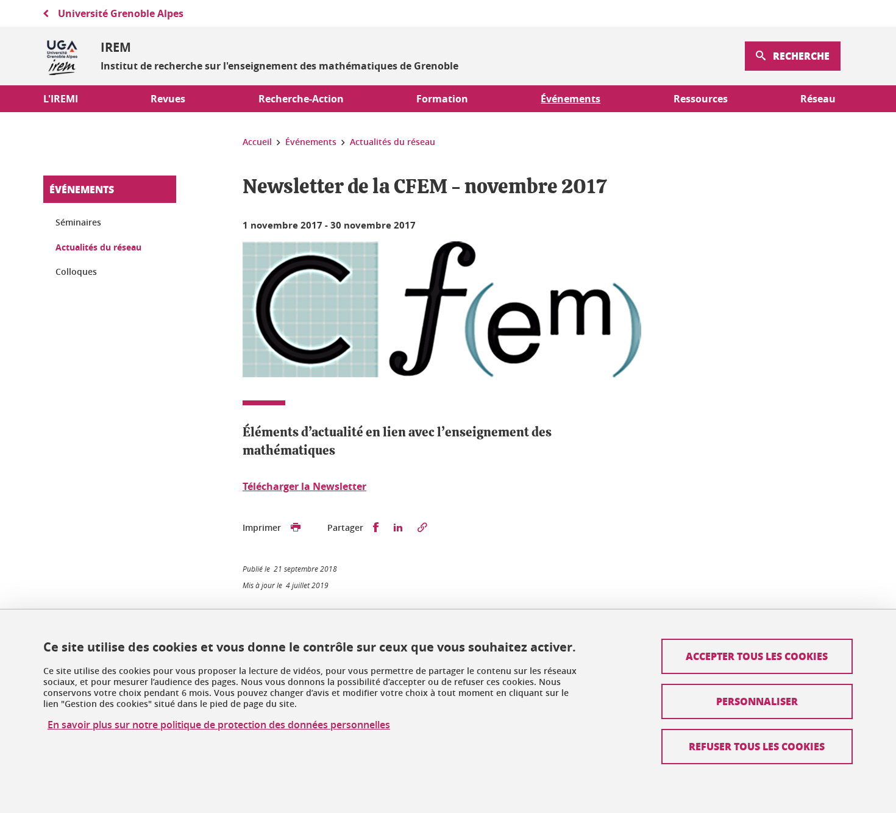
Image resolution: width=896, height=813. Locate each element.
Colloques (76, 271)
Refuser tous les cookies (757, 746)
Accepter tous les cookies (757, 656)
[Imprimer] (295, 527)
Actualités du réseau (98, 247)
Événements (81, 189)
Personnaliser (757, 701)
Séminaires (78, 222)
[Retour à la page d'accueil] (62, 56)
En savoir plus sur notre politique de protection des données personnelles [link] (219, 725)
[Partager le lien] (422, 527)
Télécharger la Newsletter (304, 486)
